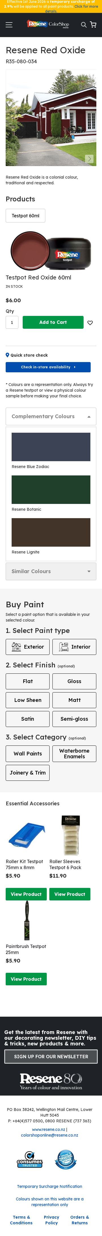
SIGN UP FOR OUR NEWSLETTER (51, 1056)
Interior (80, 646)
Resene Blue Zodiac (30, 466)
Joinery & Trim (28, 772)
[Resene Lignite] (51, 532)
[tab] (51, 416)
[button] (89, 159)
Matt (74, 700)
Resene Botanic (26, 509)
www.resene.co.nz (48, 1129)
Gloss (74, 681)
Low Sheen (27, 700)
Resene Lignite (25, 552)
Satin (27, 719)
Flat (28, 681)
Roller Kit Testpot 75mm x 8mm (24, 864)
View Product (26, 894)
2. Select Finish (40, 665)
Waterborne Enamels (74, 753)
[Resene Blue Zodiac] (51, 447)
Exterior (34, 646)
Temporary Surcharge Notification (49, 1186)
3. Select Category (46, 737)
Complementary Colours (43, 416)
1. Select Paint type (38, 630)
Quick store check (29, 355)
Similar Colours (31, 571)
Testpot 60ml (25, 215)
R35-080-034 (21, 61)
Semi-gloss (74, 719)
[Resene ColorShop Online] (48, 25)
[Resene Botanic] (51, 489)
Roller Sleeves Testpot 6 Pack (65, 864)
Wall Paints (28, 753)
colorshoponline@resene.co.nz (49, 1135)
